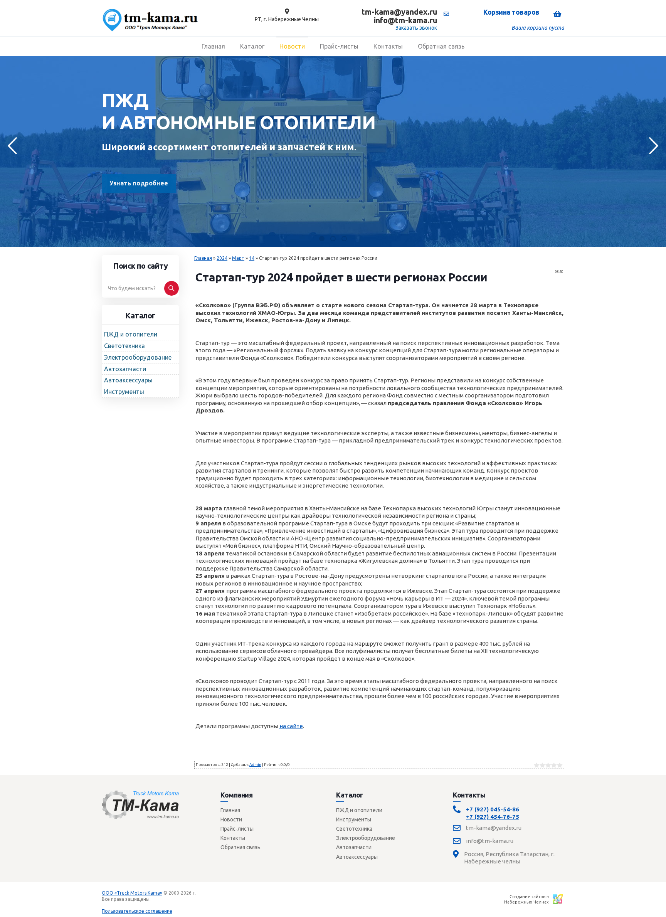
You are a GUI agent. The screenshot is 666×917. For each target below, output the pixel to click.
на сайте (291, 726)
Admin (255, 764)
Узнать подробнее (138, 183)
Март (238, 258)
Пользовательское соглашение (137, 911)
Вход (157, 899)
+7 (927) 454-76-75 (492, 816)
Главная (203, 258)
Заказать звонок (416, 28)
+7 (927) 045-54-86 (492, 809)
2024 (222, 258)
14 (251, 258)
